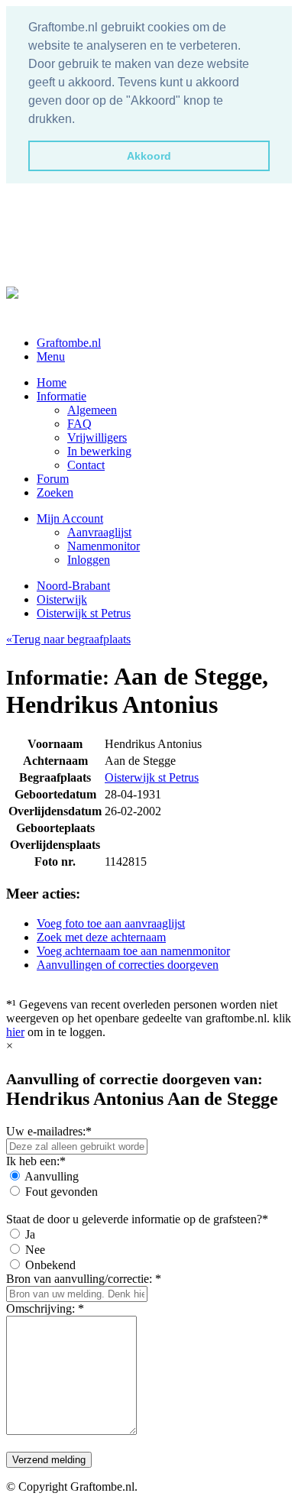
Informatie (61, 396)
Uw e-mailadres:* (49, 1131)
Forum (53, 478)
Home (51, 382)
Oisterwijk (62, 599)
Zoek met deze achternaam (101, 937)
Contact (86, 464)
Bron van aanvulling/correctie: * (83, 1278)
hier (15, 1031)
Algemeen (92, 409)
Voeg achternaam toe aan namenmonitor (133, 950)
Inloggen (88, 559)
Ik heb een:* (36, 1161)
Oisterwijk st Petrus (84, 613)
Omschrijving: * (45, 1308)
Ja (30, 1234)
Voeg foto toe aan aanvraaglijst (111, 923)
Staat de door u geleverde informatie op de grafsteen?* (137, 1219)
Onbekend (50, 1264)
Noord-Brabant (73, 585)
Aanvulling (51, 1176)
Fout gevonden (61, 1191)
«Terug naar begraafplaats (68, 639)
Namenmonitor (103, 545)
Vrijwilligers (97, 437)
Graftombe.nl (69, 342)
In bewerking (99, 451)
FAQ (79, 423)
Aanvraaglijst (99, 532)
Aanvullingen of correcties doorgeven (128, 964)
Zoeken (55, 492)
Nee (35, 1249)
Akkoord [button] (149, 156)
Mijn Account (70, 518)
